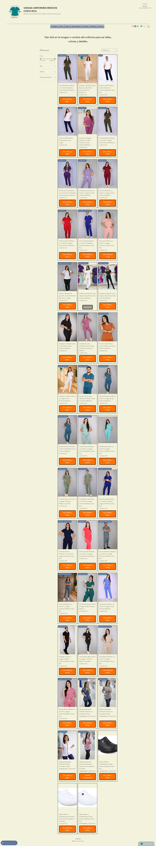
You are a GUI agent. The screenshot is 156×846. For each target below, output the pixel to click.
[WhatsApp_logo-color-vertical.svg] (138, 26)
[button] (148, 26)
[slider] (40, 59)
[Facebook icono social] (135, 26)
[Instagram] (133, 26)
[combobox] (109, 50)
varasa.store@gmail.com (145, 8)
